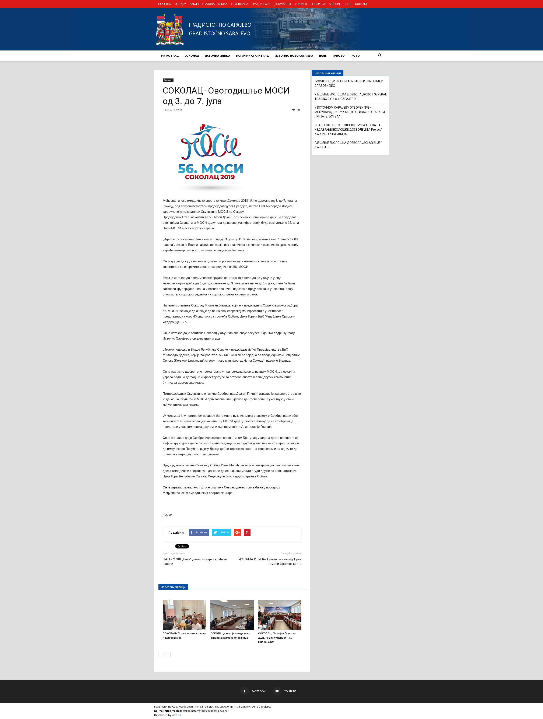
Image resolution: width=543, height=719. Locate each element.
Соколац (168, 80)
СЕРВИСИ (301, 4)
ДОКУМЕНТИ (282, 4)
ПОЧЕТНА (164, 4)
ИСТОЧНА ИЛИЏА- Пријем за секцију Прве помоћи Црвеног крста (269, 561)
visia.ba (176, 715)
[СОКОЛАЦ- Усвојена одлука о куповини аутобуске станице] (232, 615)
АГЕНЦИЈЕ (335, 4)
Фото (355, 55)
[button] (380, 55)
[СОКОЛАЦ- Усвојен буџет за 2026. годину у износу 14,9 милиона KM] (279, 615)
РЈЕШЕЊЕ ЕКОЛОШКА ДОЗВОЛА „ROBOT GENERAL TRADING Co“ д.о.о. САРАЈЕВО (351, 97)
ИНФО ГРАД (170, 55)
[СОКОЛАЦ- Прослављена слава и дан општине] (184, 615)
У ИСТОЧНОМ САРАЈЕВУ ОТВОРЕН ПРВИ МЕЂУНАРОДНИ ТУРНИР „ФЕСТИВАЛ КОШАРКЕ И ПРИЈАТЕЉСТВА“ (350, 112)
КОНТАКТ (361, 4)
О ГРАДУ (180, 4)
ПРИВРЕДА (318, 4)
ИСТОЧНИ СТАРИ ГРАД (252, 55)
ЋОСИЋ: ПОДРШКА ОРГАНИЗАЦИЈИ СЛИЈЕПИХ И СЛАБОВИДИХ (349, 83)
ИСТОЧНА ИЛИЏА (217, 55)
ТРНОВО (338, 55)
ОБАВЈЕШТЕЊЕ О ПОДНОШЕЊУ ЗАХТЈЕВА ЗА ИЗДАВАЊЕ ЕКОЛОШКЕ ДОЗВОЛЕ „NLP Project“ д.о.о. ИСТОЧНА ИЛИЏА (348, 129)
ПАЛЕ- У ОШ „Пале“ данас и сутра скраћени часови (195, 561)
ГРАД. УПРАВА (261, 4)
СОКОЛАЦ (192, 55)
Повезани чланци (173, 587)
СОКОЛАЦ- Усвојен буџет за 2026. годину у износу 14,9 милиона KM (276, 637)
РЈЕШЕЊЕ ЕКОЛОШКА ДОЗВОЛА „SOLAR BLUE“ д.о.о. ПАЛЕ (348, 145)
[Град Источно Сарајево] (271, 29)
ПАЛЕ (322, 55)
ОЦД (348, 4)
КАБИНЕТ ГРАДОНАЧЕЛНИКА (208, 4)
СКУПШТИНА (239, 4)
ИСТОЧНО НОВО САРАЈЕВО (294, 55)
